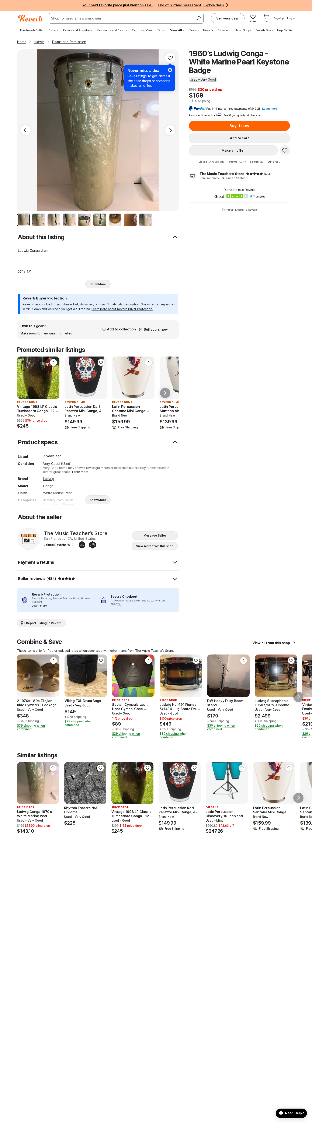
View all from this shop (271, 643)
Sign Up (279, 18)
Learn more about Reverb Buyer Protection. (122, 309)
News (206, 30)
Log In (291, 18)
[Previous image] (23, 377)
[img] (254, 174)
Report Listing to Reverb (241, 209)
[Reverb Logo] (30, 18)
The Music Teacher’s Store (222, 174)
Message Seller (154, 535)
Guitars (53, 30)
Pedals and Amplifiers (77, 30)
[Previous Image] (25, 130)
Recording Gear (142, 30)
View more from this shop (154, 546)
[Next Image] (170, 130)
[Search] (198, 18)
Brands (194, 30)
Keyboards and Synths (112, 30)
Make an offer (233, 150)
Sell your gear (227, 18)
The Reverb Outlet (31, 30)
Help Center (285, 30)
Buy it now (239, 125)
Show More (98, 284)
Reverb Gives (264, 30)
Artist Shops (244, 30)
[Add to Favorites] (170, 58)
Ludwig (48, 479)
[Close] (170, 70)
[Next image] (53, 377)
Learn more (80, 472)
